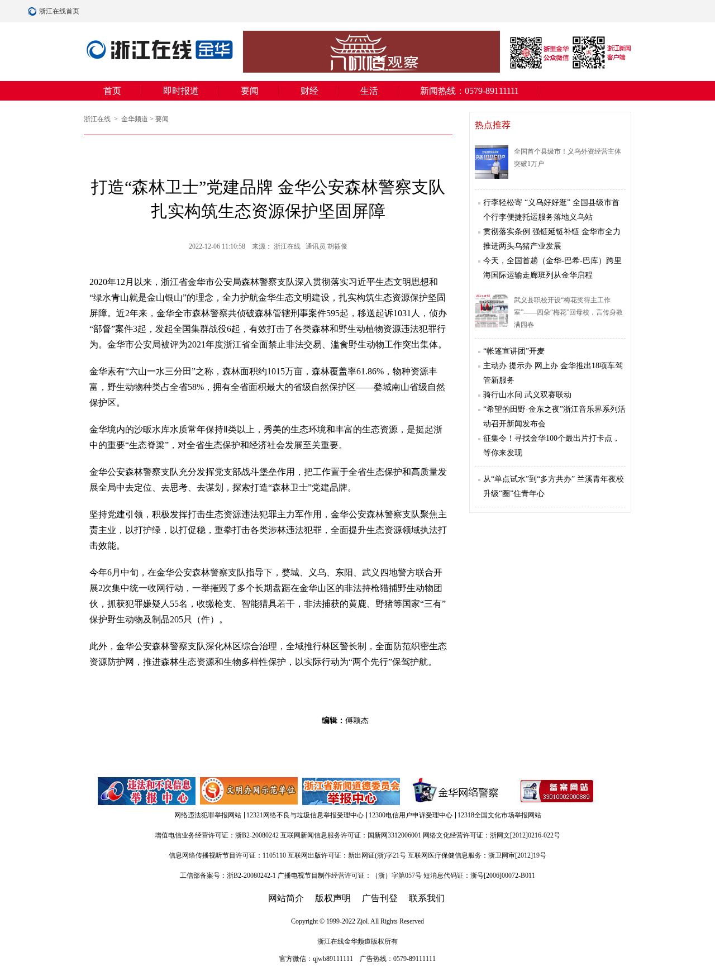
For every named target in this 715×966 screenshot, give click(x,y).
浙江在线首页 (33, 11)
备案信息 (557, 791)
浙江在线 (98, 119)
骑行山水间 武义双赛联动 (527, 395)
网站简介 (286, 898)
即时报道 (181, 91)
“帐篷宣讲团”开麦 (514, 351)
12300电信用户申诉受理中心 (410, 815)
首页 (112, 91)
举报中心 (352, 791)
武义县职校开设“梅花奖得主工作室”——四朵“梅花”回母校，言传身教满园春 (568, 312)
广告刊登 (380, 898)
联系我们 (427, 898)
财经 (309, 91)
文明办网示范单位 (249, 791)
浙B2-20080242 (257, 835)
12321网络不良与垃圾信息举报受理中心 (305, 815)
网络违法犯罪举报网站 (207, 815)
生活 (369, 91)
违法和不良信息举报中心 (147, 791)
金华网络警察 (453, 791)
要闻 (250, 91)
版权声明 (333, 898)
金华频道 (134, 119)
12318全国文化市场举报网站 (499, 815)
